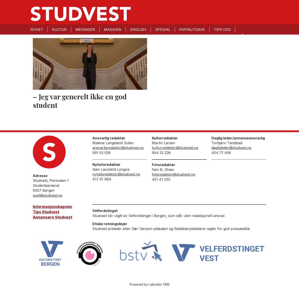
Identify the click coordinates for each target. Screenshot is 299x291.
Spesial (162, 29)
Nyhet (36, 29)
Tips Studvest (46, 212)
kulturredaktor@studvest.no (175, 148)
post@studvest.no (47, 195)
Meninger (85, 29)
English (138, 29)
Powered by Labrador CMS (150, 284)
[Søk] (242, 35)
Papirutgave (192, 29)
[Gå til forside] (80, 14)
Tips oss (222, 29)
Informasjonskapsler (52, 207)
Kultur (59, 29)
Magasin (112, 29)
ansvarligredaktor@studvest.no (118, 148)
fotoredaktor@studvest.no (173, 174)
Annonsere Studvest (52, 217)
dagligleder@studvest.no (231, 148)
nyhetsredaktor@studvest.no (116, 174)
